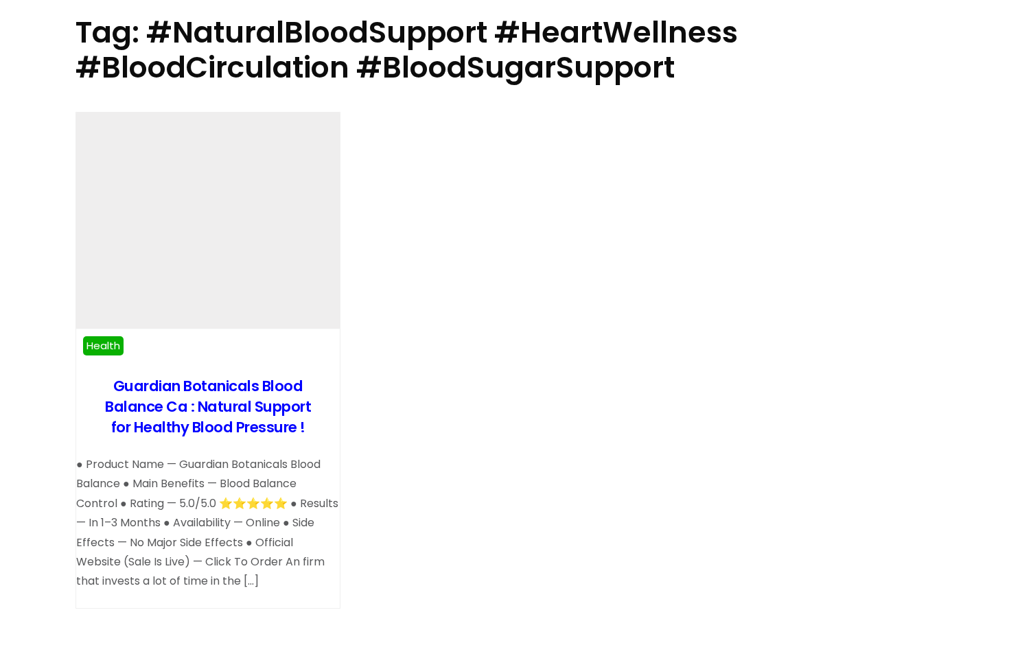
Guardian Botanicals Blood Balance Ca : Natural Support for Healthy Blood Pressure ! (208, 406)
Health (103, 345)
